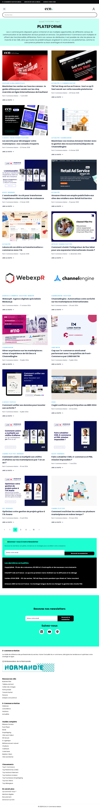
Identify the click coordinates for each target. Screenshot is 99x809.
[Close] (81, 385)
